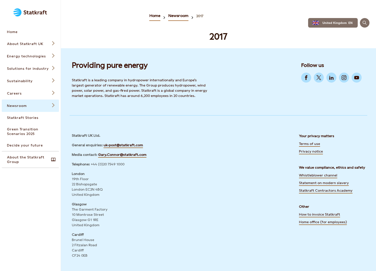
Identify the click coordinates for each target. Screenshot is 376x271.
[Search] (364, 23)
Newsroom (178, 15)
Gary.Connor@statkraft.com (122, 155)
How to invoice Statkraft (319, 214)
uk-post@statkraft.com (123, 145)
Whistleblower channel (318, 175)
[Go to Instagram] (344, 78)
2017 (199, 16)
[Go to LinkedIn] (331, 78)
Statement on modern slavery (324, 182)
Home (154, 15)
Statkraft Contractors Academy (325, 190)
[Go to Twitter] (319, 78)
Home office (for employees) (323, 221)
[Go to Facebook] (306, 78)
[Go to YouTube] (357, 78)
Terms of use (309, 144)
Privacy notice (311, 151)
